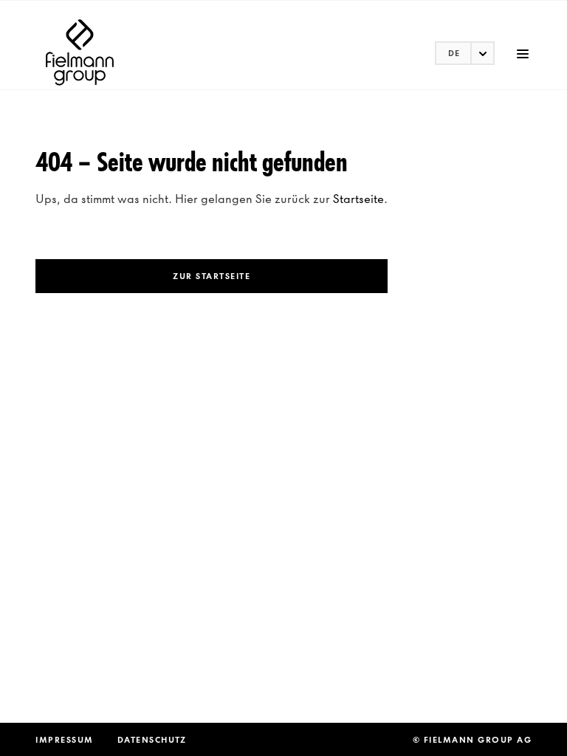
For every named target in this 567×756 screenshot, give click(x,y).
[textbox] (464, 53)
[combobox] (465, 53)
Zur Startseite (211, 276)
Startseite (358, 198)
